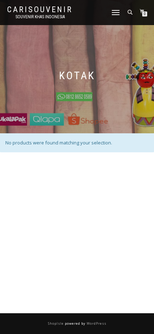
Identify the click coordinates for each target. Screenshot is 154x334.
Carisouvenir (40, 9)
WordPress (96, 323)
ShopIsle (56, 323)
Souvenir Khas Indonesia (40, 16)
